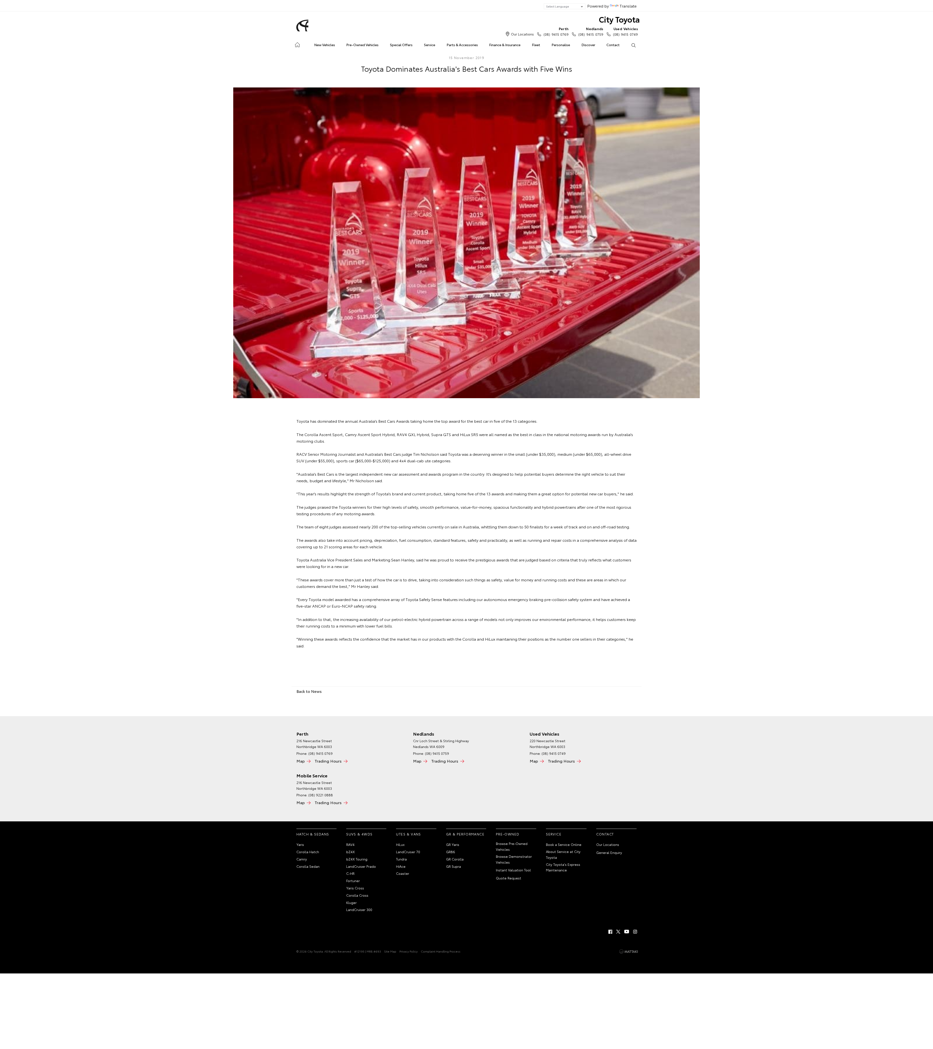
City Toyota (619, 19)
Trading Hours (328, 761)
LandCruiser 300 (359, 909)
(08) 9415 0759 (590, 31)
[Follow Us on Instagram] (635, 931)
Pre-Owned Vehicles (362, 44)
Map (300, 761)
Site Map (390, 951)
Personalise (561, 44)
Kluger (351, 902)
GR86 (450, 851)
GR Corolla (455, 859)
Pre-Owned (507, 834)
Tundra (401, 859)
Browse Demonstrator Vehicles (514, 859)
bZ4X (350, 851)
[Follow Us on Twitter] (618, 931)
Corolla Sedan (308, 866)
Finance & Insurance (504, 44)
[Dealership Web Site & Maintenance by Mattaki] (628, 951)
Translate (628, 6)
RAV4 (350, 844)
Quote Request (508, 878)
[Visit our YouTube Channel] (627, 931)
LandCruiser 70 (408, 851)
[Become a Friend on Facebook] (610, 931)
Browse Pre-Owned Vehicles (511, 846)
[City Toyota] (301, 25)
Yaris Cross (355, 888)
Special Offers (401, 44)
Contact (613, 44)
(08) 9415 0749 (625, 31)
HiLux (400, 844)
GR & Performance (465, 834)
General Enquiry (609, 852)
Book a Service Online (563, 844)
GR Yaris (452, 844)
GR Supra (453, 866)
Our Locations (522, 34)
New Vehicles (324, 44)
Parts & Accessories (462, 44)
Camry (301, 859)
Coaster (402, 873)
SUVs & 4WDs (359, 834)
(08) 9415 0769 (556, 31)
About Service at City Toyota (563, 854)
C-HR (350, 873)
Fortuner (353, 880)
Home (297, 44)
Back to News (309, 691)
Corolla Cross (357, 895)
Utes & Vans (408, 834)
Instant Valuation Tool (513, 870)
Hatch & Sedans (312, 834)
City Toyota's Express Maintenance (563, 867)
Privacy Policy (408, 951)
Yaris (300, 844)
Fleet (536, 44)
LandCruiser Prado (361, 866)
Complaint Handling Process (440, 951)
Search (633, 45)
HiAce (401, 866)
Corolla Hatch (307, 851)
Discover (588, 44)
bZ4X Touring (356, 859)
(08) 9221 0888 (320, 794)
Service (429, 44)
